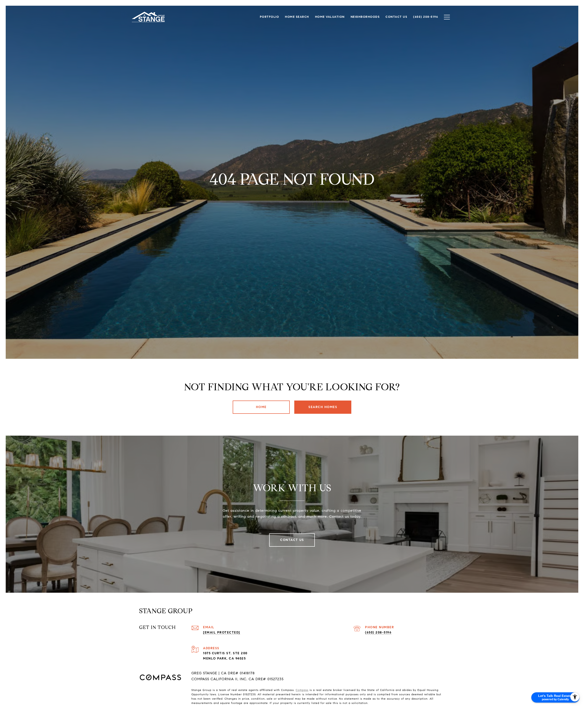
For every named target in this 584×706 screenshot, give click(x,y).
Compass (302, 690)
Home (261, 407)
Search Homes (322, 407)
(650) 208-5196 (378, 632)
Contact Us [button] (292, 540)
